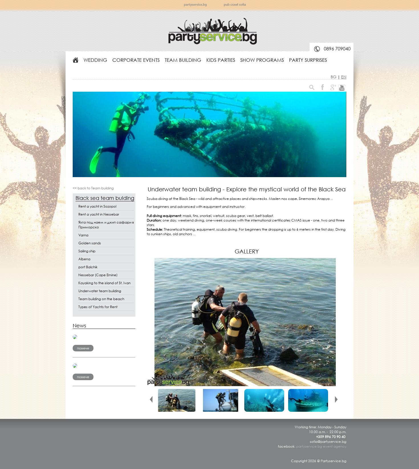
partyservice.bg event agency (321, 446)
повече (83, 348)
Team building (183, 60)
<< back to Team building (93, 188)
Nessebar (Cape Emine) (97, 275)
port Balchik (87, 267)
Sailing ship (86, 251)
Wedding (95, 60)
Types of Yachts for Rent (97, 306)
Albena (84, 259)
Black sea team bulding (105, 198)
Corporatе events (136, 60)
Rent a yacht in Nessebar (98, 214)
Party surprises (308, 60)
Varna (83, 235)
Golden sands (89, 243)
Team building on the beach (101, 298)
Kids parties (220, 60)
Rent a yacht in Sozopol (97, 206)
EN (343, 76)
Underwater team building (99, 290)
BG (334, 76)
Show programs (262, 60)
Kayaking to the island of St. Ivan (104, 282)
